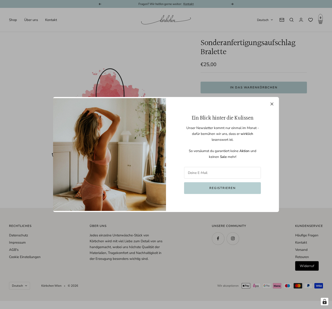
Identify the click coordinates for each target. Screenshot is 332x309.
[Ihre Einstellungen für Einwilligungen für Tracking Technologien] (324, 301)
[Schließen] (272, 104)
